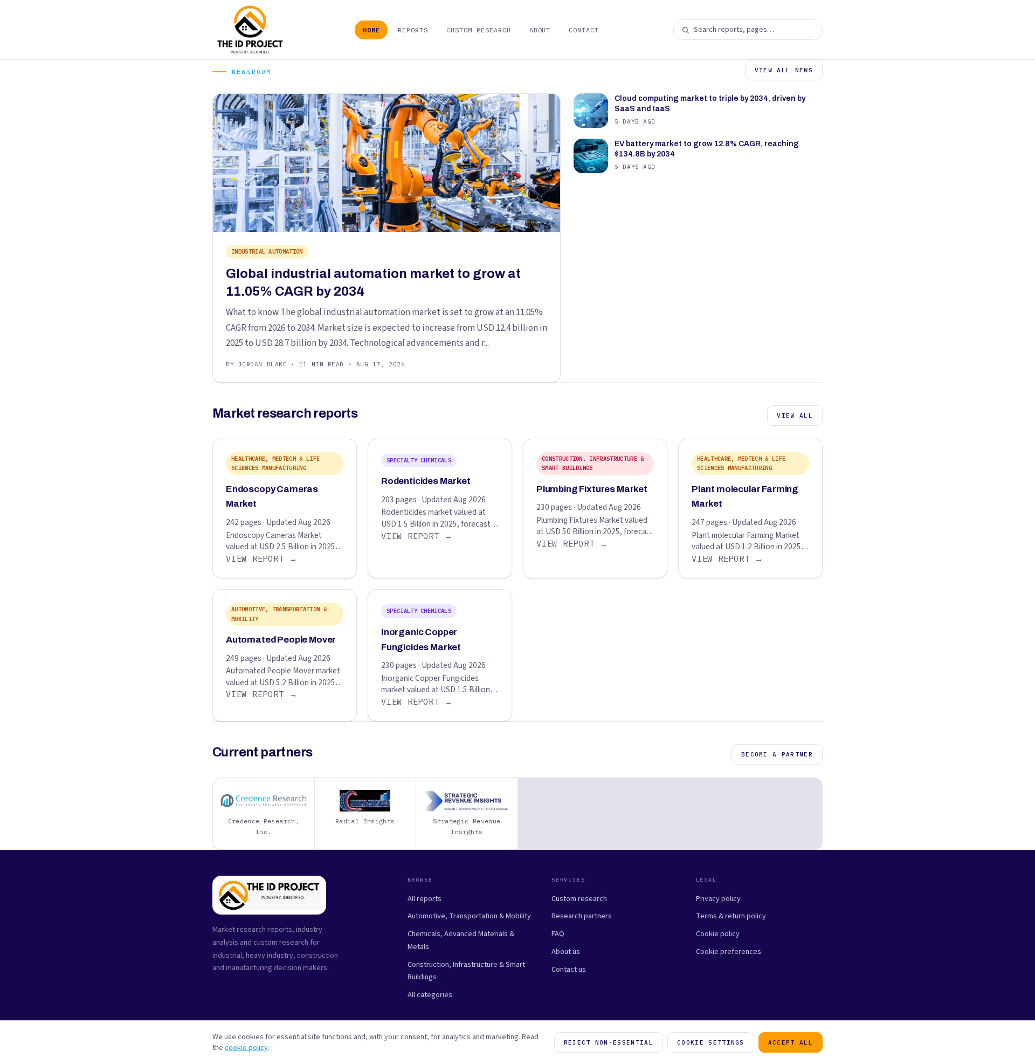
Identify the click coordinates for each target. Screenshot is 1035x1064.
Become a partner (777, 754)
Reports (413, 30)
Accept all (790, 1042)
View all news (784, 70)
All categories (430, 994)
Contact (584, 30)
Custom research (579, 898)
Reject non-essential (608, 1042)
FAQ (557, 933)
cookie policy (246, 1047)
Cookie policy (718, 933)
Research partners (581, 916)
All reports (424, 898)
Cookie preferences (728, 951)
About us (565, 951)
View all (795, 415)
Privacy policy (718, 898)
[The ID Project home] (250, 30)
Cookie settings (710, 1042)
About (540, 30)
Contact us (568, 969)
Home (371, 30)
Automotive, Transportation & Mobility (469, 916)
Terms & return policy (731, 916)
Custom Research (478, 30)
